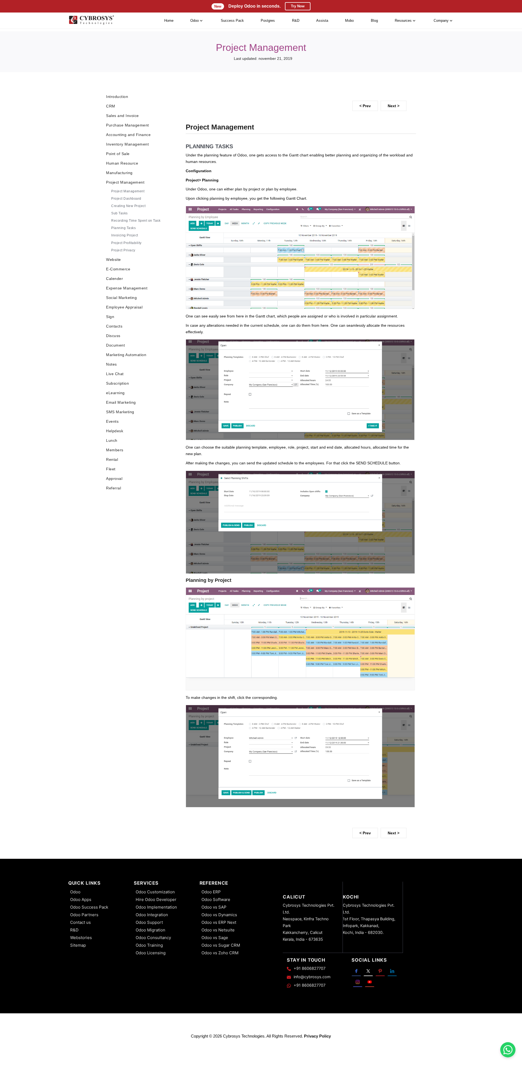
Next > (393, 106)
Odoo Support (149, 922)
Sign (110, 316)
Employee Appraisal (124, 307)
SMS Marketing (120, 412)
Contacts (114, 326)
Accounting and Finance (128, 134)
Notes (111, 364)
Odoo (75, 891)
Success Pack (232, 20)
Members (114, 450)
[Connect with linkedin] (392, 970)
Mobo (349, 20)
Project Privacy (123, 250)
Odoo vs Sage (214, 937)
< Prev (365, 106)
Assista (322, 20)
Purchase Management (127, 125)
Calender (114, 278)
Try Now (297, 6)
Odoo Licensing (151, 952)
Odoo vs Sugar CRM (220, 945)
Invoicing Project (124, 235)
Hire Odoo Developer (156, 899)
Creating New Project (128, 206)
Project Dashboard (126, 198)
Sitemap (78, 945)
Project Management (125, 182)
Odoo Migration (150, 930)
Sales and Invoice (122, 115)
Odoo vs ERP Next (218, 922)
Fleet (111, 469)
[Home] (91, 20)
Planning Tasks (123, 228)
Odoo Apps (80, 899)
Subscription (117, 383)
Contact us (80, 922)
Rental (112, 459)
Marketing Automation (126, 355)
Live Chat (115, 374)
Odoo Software (215, 899)
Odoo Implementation (156, 907)
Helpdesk (114, 431)
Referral (113, 488)
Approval (114, 478)
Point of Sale (118, 154)
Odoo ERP (211, 891)
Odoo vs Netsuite (218, 930)
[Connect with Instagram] (357, 981)
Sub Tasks (119, 213)
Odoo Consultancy (153, 937)
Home (168, 20)
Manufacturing (119, 173)
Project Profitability (126, 243)
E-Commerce (118, 269)
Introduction (117, 96)
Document (115, 345)
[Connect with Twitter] (368, 970)
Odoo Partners (84, 914)
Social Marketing (121, 297)
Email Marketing (121, 402)
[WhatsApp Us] (507, 1049)
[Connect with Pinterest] (380, 970)
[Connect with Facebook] (356, 970)
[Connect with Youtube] (369, 981)
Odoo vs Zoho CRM (219, 952)
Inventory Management (127, 144)
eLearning (115, 393)
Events (112, 421)
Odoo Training (149, 945)
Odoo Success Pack (89, 907)
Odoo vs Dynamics (219, 914)
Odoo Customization (155, 891)
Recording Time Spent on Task (135, 221)
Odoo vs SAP (213, 907)
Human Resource (122, 163)
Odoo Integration (152, 914)
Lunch (111, 440)
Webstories (81, 937)
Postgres (268, 20)
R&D (295, 20)
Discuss (113, 336)
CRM (110, 106)
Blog (374, 20)
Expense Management (126, 288)
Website (113, 259)
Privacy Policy (317, 1036)
